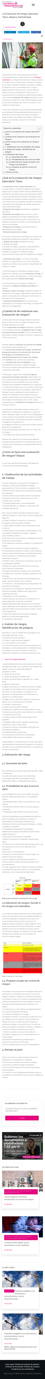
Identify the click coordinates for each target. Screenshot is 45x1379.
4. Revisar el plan (11, 172)
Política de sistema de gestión (27, 1364)
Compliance (9, 1236)
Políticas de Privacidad (14, 1367)
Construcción (9, 1291)
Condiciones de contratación (22, 1369)
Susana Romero (10, 27)
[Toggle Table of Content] (38, 128)
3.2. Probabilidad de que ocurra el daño (24, 159)
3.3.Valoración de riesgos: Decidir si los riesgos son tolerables (24, 163)
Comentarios (8, 39)
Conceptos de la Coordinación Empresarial (18, 1191)
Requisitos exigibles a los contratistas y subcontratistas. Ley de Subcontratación (20, 1336)
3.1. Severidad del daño (18, 157)
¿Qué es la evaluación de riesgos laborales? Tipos (22, 133)
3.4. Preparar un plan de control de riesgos (23, 168)
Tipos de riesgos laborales (15, 659)
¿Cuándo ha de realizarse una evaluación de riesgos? (22, 138)
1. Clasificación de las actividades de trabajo (22, 147)
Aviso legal (9, 1364)
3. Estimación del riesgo (14, 154)
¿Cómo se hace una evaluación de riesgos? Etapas (22, 143)
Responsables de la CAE (12, 1192)
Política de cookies (31, 1367)
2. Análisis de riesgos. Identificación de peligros (20, 150)
